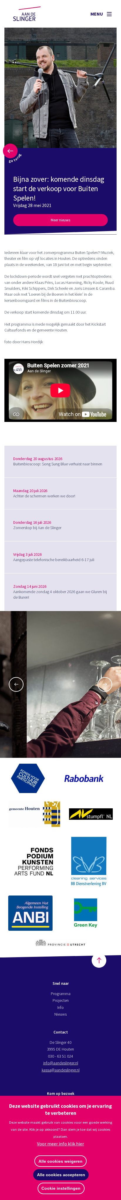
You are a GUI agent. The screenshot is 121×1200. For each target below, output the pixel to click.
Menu (97, 14)
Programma (60, 993)
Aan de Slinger (32, 13)
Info (60, 1007)
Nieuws (60, 1014)
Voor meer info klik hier (60, 1144)
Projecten (61, 1000)
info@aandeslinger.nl (60, 1063)
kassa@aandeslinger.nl (61, 1070)
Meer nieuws (60, 220)
